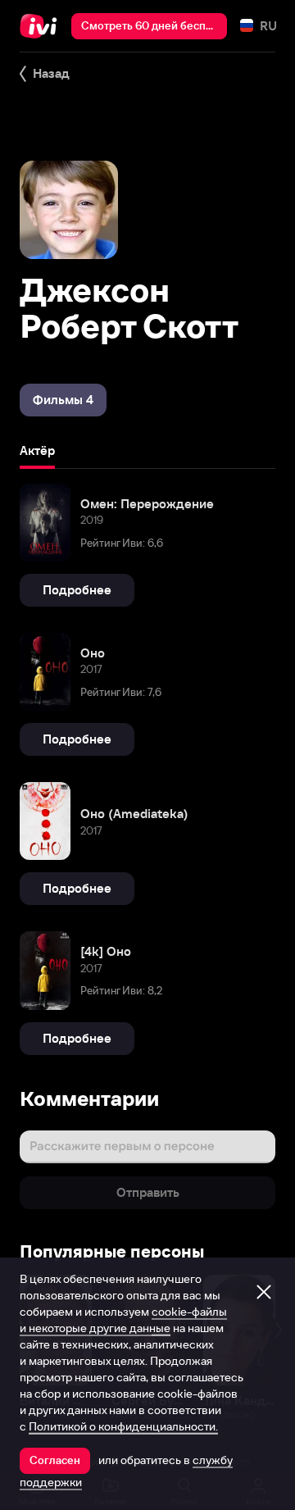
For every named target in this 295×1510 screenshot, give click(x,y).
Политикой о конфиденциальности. (123, 1426)
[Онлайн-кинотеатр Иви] (42, 26)
